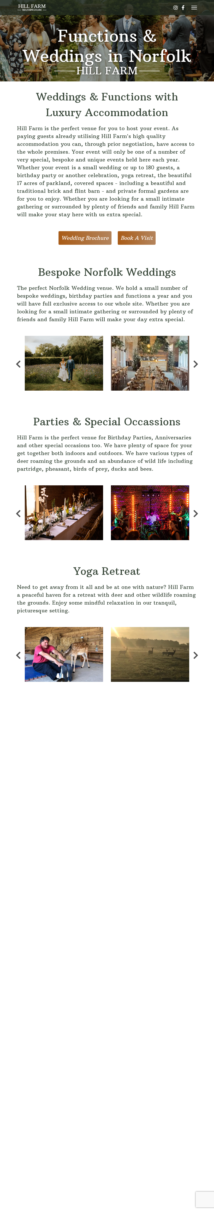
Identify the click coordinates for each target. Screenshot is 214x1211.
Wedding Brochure (85, 238)
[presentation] (18, 363)
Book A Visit (137, 238)
